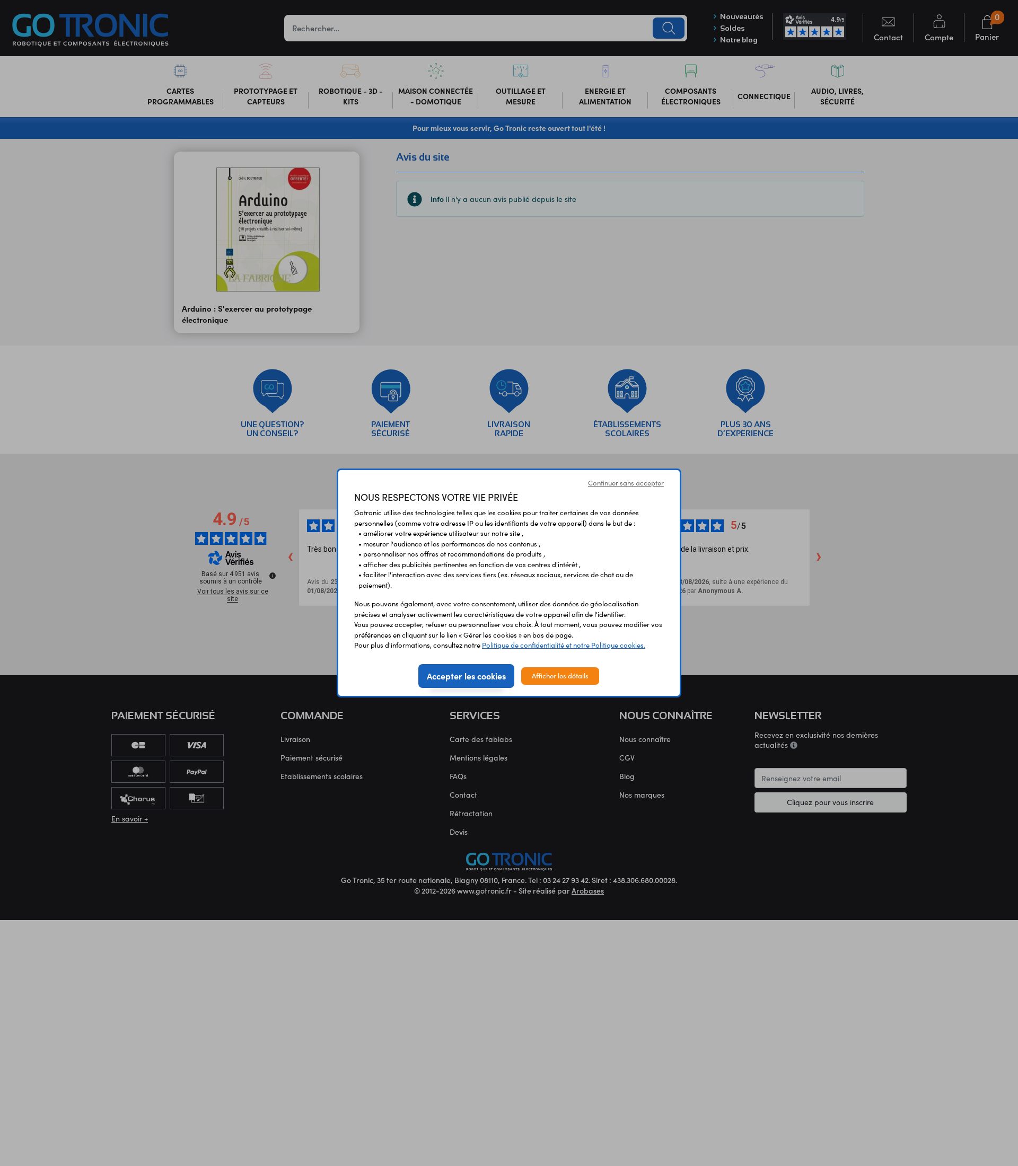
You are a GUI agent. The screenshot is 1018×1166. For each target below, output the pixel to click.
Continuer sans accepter (626, 483)
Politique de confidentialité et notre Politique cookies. (563, 645)
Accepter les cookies (466, 676)
